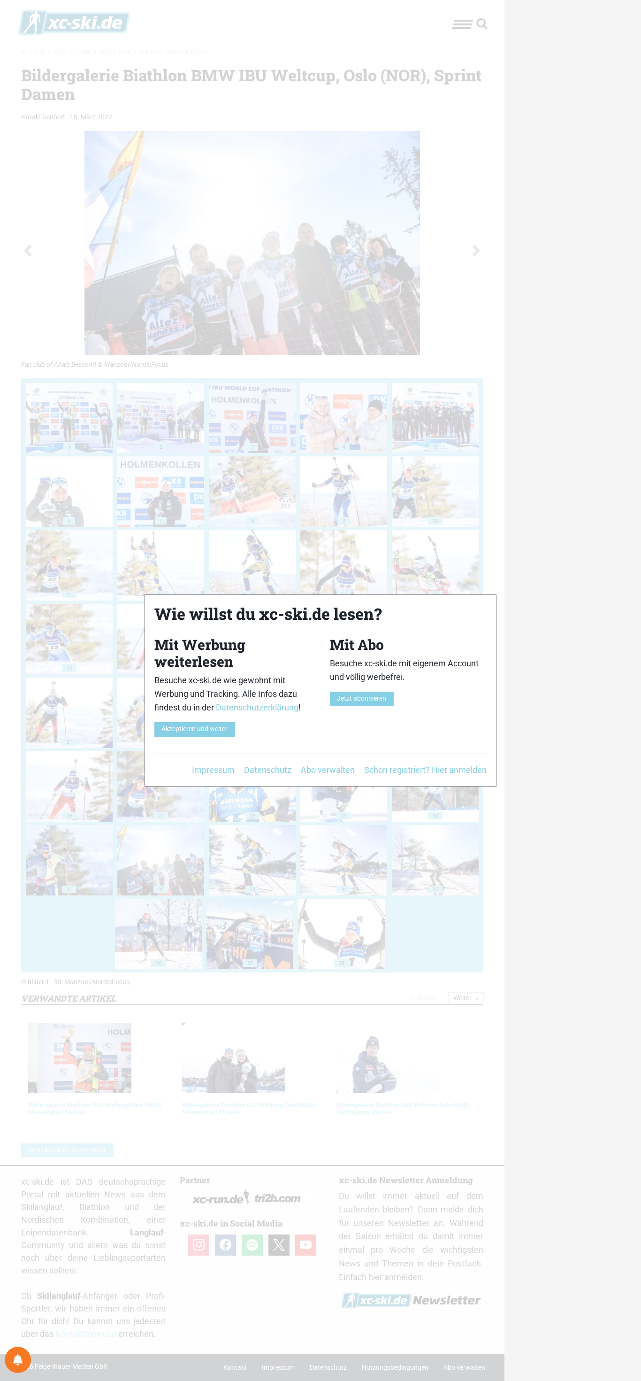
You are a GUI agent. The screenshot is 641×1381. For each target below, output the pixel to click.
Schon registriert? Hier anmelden (425, 770)
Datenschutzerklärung (257, 707)
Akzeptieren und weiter (194, 729)
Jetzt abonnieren (361, 698)
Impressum (213, 770)
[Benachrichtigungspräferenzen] (18, 1360)
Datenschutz (267, 770)
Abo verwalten (328, 770)
